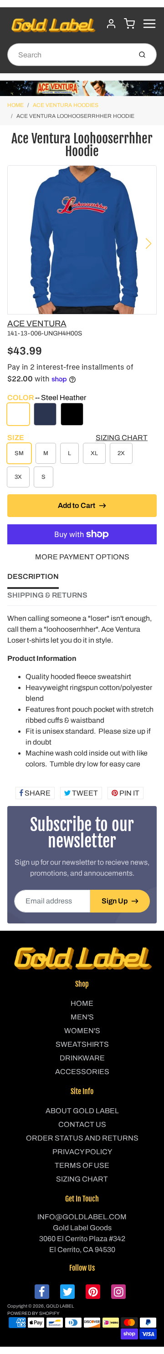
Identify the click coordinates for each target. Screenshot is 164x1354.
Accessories (82, 1071)
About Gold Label (82, 1111)
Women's (82, 1031)
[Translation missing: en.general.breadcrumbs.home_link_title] (82, 88)
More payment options (82, 557)
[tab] (38, 579)
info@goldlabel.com (82, 1217)
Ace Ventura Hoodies (65, 105)
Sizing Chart (122, 437)
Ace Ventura (37, 323)
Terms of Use (82, 1165)
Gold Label (60, 1305)
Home (15, 105)
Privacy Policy (82, 1152)
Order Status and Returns (82, 1138)
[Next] (148, 243)
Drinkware (82, 1058)
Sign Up (115, 901)
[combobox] (68, 54)
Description (33, 576)
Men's (82, 1017)
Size (15, 437)
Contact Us (82, 1124)
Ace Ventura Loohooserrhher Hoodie (75, 116)
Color (46, 397)
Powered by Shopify (33, 1313)
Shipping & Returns (47, 595)
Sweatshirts (82, 1044)
